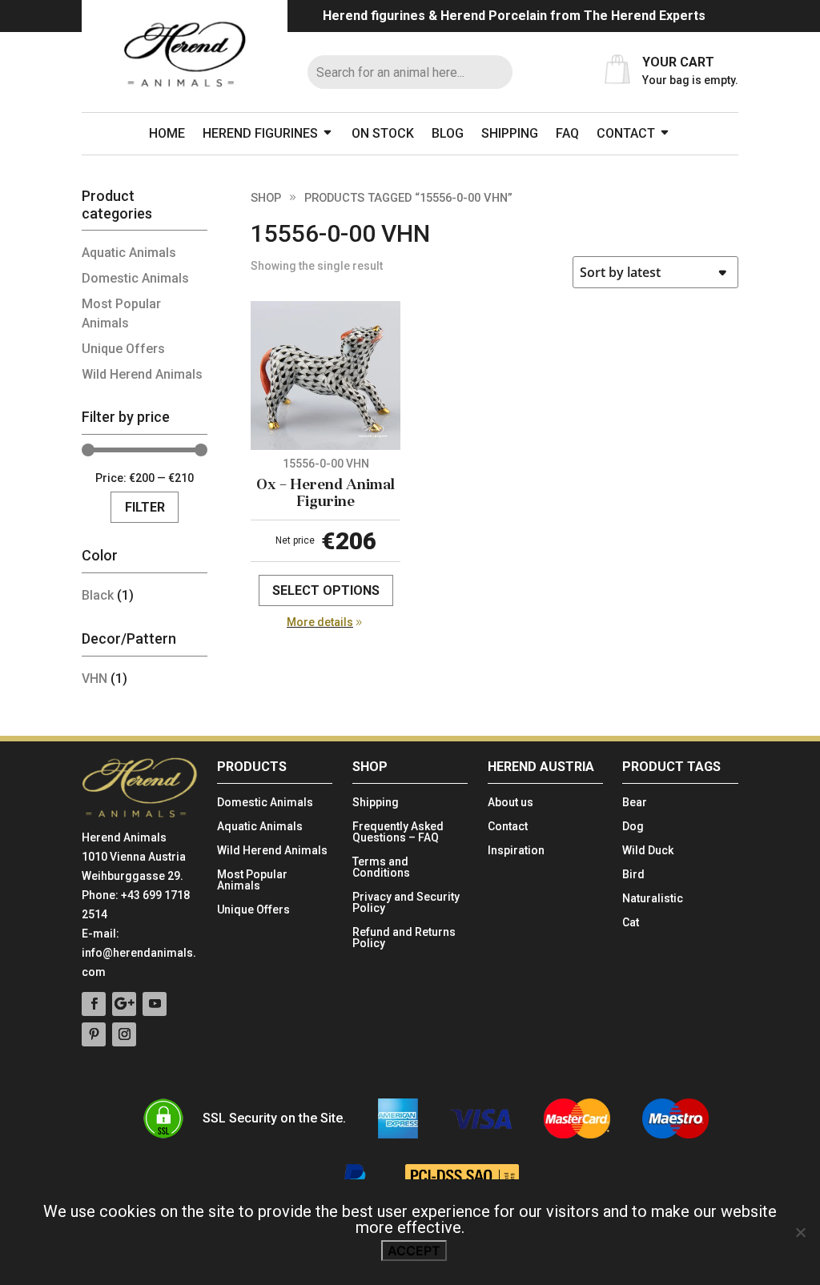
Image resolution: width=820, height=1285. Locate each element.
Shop (266, 198)
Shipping (509, 133)
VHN (94, 678)
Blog (448, 133)
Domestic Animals (135, 278)
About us (510, 803)
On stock (383, 133)
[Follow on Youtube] (155, 1004)
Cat (630, 923)
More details (320, 622)
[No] (800, 1232)
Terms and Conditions (381, 867)
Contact (626, 133)
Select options (326, 590)
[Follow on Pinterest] (94, 1034)
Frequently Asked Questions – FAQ (398, 832)
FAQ (567, 133)
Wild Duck (647, 851)
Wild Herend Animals (142, 374)
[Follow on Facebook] (94, 1004)
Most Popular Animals (252, 880)
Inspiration (516, 851)
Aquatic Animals (129, 252)
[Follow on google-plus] (124, 1004)
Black (98, 595)
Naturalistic (652, 899)
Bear (634, 803)
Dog (633, 827)
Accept (414, 1251)
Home (167, 133)
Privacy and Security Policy (406, 902)
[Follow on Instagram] (124, 1034)
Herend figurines (260, 133)
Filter (145, 507)
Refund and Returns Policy (404, 938)
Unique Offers (123, 348)
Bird (633, 875)
